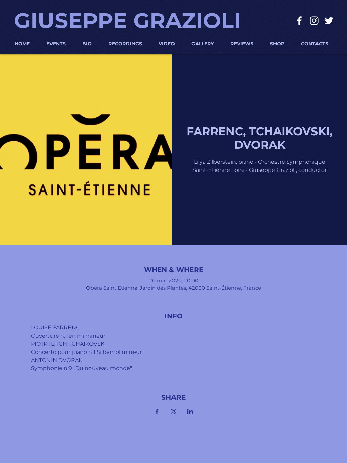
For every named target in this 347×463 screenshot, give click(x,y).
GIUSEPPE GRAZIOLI (127, 20)
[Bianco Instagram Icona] (314, 20)
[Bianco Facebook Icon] (299, 20)
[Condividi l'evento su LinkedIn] (190, 411)
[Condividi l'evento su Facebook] (157, 411)
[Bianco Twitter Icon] (329, 20)
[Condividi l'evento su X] (173, 411)
